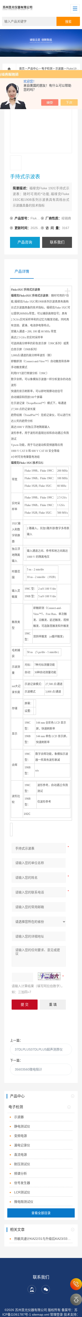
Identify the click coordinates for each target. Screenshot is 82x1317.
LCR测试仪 (22, 1192)
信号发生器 (22, 1183)
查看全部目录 (41, 1213)
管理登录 (56, 1314)
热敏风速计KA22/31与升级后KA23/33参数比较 (43, 1239)
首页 (22, 68)
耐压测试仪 (22, 1164)
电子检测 (46, 68)
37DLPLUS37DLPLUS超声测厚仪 (39, 1049)
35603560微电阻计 (28, 1069)
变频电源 (20, 1136)
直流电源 (20, 1154)
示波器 (59, 68)
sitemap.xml (40, 1314)
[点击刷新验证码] (49, 976)
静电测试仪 (22, 1126)
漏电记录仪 (22, 1145)
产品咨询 (25, 242)
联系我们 (57, 242)
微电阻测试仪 (23, 1202)
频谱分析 (20, 1173)
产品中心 (33, 68)
